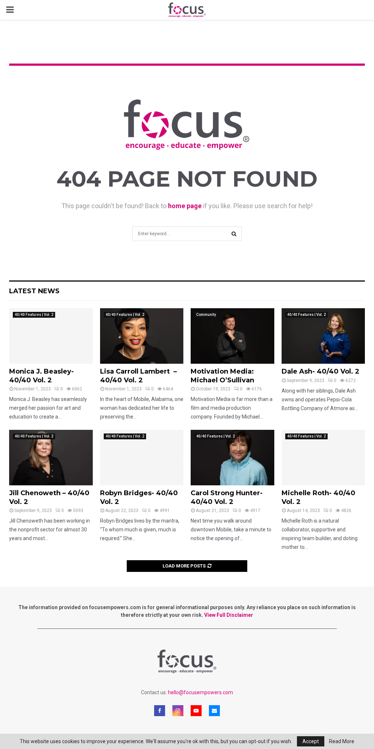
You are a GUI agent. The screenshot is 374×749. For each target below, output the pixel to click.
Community (206, 315)
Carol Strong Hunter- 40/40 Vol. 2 (227, 497)
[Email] (214, 710)
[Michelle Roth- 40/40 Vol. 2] (323, 457)
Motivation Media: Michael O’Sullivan (222, 375)
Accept (310, 741)
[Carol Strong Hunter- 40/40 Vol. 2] (232, 457)
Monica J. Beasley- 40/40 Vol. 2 (41, 375)
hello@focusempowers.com (200, 692)
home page (185, 206)
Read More (341, 741)
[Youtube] (196, 710)
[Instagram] (177, 710)
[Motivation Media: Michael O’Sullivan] (232, 336)
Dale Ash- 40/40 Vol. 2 (320, 371)
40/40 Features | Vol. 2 (34, 315)
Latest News (34, 291)
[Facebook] (159, 710)
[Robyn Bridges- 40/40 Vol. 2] (142, 457)
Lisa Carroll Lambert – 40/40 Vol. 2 (138, 375)
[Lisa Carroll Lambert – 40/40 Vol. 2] (142, 336)
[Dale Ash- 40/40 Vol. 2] (323, 336)
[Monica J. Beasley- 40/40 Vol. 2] (51, 336)
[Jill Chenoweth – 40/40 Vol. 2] (51, 457)
